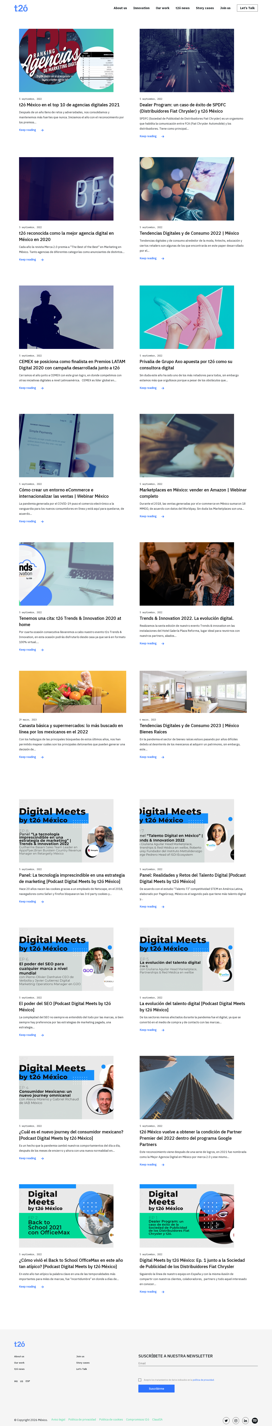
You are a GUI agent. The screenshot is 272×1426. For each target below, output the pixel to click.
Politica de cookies (111, 1419)
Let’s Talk (247, 8)
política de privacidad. (203, 1379)
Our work (162, 8)
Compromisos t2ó (137, 1419)
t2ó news (183, 8)
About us (120, 8)
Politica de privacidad (82, 1419)
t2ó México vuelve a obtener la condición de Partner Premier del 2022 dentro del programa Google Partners (191, 1138)
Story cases (205, 8)
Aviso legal (58, 1419)
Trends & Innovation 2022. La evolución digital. (187, 618)
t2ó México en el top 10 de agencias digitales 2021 (69, 105)
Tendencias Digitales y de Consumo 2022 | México (189, 233)
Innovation (141, 8)
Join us (225, 8)
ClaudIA (157, 1419)
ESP (28, 1381)
